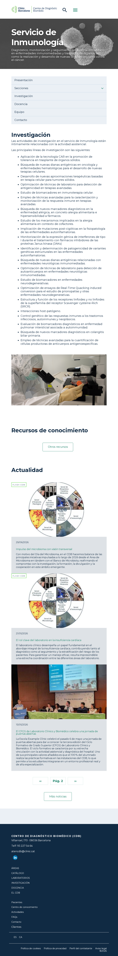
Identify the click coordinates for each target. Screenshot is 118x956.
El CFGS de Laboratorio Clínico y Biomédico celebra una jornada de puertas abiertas (57, 732)
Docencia (21, 104)
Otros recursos (58, 447)
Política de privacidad (55, 948)
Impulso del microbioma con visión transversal (44, 549)
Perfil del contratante (80, 948)
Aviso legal (101, 948)
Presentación (23, 80)
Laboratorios (20, 878)
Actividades (17, 912)
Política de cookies (31, 948)
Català (20, 937)
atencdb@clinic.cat (23, 851)
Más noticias (58, 796)
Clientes (16, 926)
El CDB (15, 893)
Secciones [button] (21, 88)
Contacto (20, 120)
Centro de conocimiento (24, 907)
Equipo (19, 112)
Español (15, 937)
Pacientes (16, 902)
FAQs (14, 917)
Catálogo (17, 873)
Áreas (15, 868)
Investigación (23, 96)
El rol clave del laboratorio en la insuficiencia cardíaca (48, 640)
